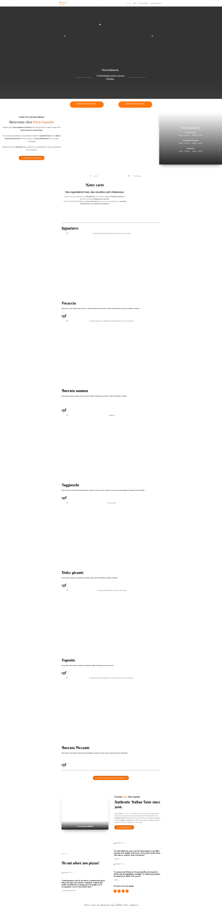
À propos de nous (156, 3)
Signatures (70, 228)
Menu (135, 3)
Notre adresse (143, 3)
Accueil (128, 3)
